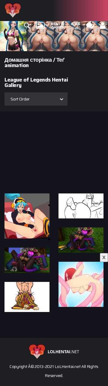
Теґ (60, 60)
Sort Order (20, 99)
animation (16, 65)
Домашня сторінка (28, 60)
